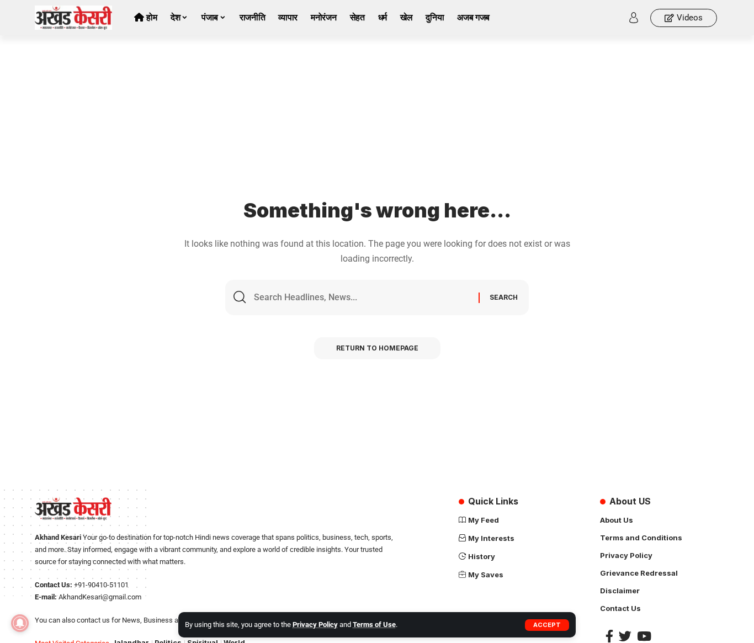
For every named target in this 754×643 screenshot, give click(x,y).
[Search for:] (362, 297)
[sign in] (633, 17)
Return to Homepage (377, 348)
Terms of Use (374, 624)
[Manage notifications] (20, 623)
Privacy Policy (315, 624)
